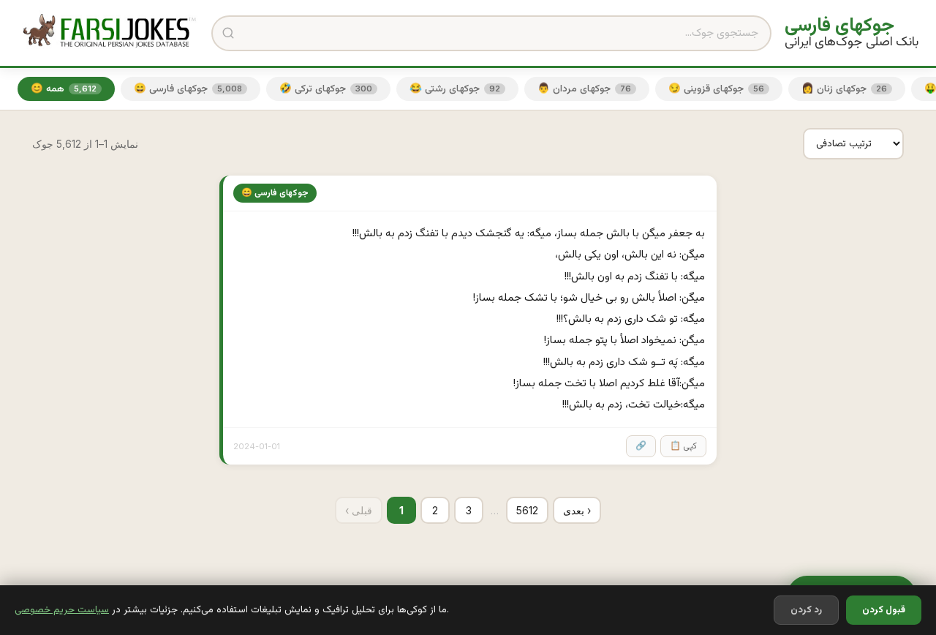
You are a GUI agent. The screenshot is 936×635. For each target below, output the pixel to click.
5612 (527, 510)
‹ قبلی (358, 510)
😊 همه (64, 89)
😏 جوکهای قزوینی (716, 89)
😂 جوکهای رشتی (455, 89)
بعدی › (577, 510)
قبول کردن (883, 610)
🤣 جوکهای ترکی (325, 89)
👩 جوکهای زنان (844, 89)
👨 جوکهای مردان (584, 89)
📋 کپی (683, 446)
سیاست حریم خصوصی (62, 609)
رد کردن (806, 610)
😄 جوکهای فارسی (188, 89)
